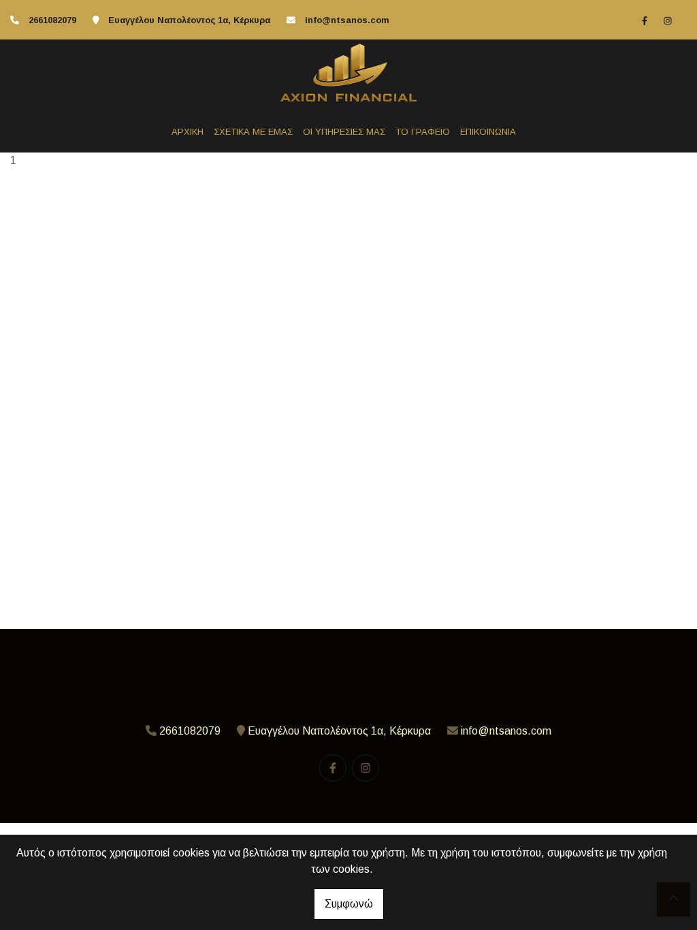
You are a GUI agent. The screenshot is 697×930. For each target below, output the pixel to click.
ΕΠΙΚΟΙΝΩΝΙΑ (488, 132)
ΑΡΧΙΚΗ (188, 132)
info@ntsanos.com (347, 20)
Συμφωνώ (349, 904)
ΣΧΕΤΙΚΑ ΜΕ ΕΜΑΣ (253, 132)
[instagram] (668, 20)
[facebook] (644, 20)
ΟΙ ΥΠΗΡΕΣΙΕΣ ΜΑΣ (344, 132)
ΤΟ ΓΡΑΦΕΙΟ (422, 132)
